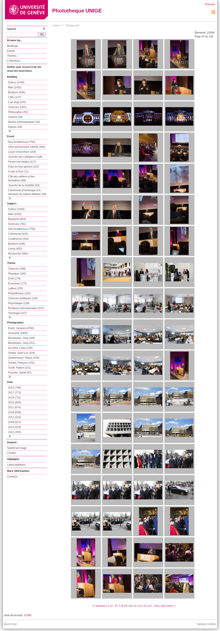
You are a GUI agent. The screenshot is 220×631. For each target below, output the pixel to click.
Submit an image (17, 448)
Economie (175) (17, 283)
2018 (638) (14, 412)
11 (135, 605)
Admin (212, 624)
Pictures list (72, 25)
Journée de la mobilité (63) (24, 185)
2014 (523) (14, 427)
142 (156, 605)
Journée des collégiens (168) (25, 156)
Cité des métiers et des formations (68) (21, 178)
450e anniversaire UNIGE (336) (26, 146)
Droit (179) (14, 278)
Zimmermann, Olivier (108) (23, 357)
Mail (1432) (14, 87)
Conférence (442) (18, 238)
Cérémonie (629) (18, 233)
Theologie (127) (17, 313)
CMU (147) (14, 97)
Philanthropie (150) (19, 293)
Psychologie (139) (18, 303)
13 (145, 605)
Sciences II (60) (17, 107)
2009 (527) (14, 422)
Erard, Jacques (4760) (21, 328)
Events (11, 50)
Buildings (12, 45)
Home (56, 25)
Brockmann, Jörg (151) (21, 342)
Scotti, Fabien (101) (19, 367)
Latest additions (16, 464)
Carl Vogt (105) (17, 102)
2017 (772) (14, 392)
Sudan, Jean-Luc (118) (21, 352)
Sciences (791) (17, 224)
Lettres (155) (15, 288)
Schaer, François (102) (21, 362)
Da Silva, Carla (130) (20, 347)
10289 (27, 615)
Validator (202, 624)
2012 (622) (14, 417)
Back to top (10, 624)
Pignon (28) (15, 126)
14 (149, 605)
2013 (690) (14, 402)
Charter (11, 452)
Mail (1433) (14, 214)
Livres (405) (15, 248)
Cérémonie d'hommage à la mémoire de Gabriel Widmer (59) (27, 192)
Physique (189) (17, 273)
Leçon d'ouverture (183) (22, 151)
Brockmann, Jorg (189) (21, 338)
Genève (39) (15, 117)
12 (140, 605)
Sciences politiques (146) (23, 298)
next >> (171, 605)
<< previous (99, 605)
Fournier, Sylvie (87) (20, 372)
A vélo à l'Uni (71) (18, 171)
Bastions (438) (16, 92)
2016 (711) (14, 397)
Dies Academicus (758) (21, 228)
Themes (12, 55)
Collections (13, 60)
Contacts (12, 476)
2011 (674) (14, 407)
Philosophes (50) (18, 112)
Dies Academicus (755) (21, 141)
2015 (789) (14, 387)
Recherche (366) (18, 253)
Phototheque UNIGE (77, 11)
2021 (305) (14, 432)
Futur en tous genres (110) (23, 166)
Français (210, 4)
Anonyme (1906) (18, 333)
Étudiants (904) (17, 219)
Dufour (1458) (16, 82)
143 (162, 605)
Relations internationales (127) (26, 308)
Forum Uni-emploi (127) (22, 161)
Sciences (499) (17, 268)
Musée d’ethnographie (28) (24, 121)
